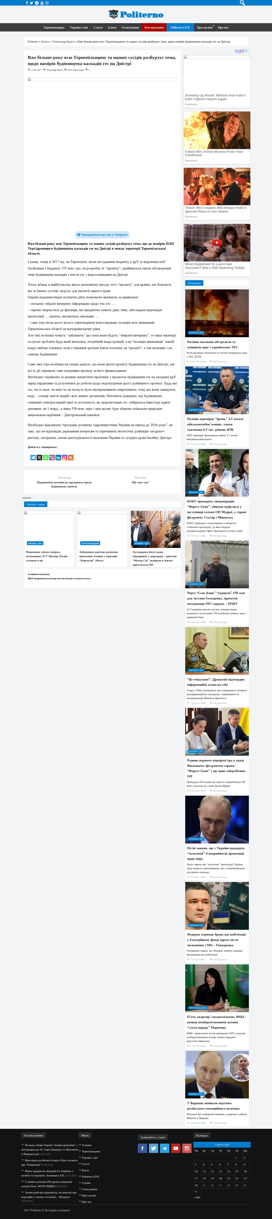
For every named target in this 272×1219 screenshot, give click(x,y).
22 (237, 1178)
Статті (98, 27)
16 (245, 1171)
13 (220, 1171)
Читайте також (36, 504)
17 (196, 1178)
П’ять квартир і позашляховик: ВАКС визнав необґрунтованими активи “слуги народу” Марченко (216, 1022)
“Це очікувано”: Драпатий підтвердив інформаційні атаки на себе (216, 682)
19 (212, 1178)
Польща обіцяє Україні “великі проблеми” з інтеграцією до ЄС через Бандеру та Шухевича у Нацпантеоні (49, 1149)
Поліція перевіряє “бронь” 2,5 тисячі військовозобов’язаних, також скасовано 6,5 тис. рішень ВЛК (215, 424)
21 (228, 1178)
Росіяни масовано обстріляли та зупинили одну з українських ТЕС (212, 344)
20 (220, 1178)
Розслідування (154, 27)
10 (196, 1171)
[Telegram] (33, 455)
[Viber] (52, 455)
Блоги (112, 27)
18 (204, 1178)
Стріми (86, 1183)
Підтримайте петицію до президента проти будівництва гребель (64, 484)
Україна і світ (79, 27)
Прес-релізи (204, 27)
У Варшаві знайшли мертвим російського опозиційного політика (213, 1105)
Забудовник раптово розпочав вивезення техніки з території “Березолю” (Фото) (98, 556)
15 (237, 1171)
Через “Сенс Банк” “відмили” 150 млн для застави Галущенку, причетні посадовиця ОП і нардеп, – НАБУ (216, 598)
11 (204, 1171)
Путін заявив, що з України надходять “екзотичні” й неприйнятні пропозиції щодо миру (216, 853)
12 (212, 1171)
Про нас (223, 27)
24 (196, 1185)
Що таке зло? (140, 482)
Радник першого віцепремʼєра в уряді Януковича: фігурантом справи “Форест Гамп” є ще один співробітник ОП (216, 768)
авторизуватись (82, 578)
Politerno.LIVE (180, 27)
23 (245, 1178)
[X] (39, 455)
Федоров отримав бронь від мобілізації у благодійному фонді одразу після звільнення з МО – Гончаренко (216, 939)
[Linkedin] (58, 455)
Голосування (130, 27)
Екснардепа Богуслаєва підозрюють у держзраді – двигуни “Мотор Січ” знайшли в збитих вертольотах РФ (155, 558)
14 (228, 1171)
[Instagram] (64, 455)
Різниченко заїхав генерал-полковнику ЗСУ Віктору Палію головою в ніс (46, 556)
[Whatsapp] (45, 455)
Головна (87, 1145)
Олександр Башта (55, 69)
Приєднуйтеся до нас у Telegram (104, 234)
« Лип (196, 1197)
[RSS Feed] (71, 455)
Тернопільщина (53, 27)
